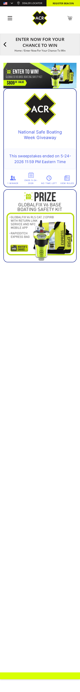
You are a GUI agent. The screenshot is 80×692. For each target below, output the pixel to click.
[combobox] (8, 3)
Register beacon (63, 3)
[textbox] (8, 3)
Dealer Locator (32, 3)
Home (18, 50)
